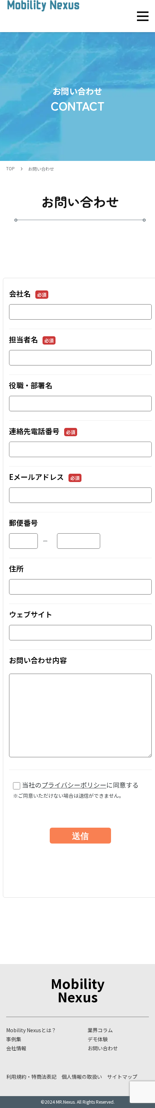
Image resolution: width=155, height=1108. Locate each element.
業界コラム (100, 1030)
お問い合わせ (103, 1048)
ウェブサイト (30, 614)
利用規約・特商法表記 (31, 1076)
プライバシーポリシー (73, 784)
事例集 (13, 1039)
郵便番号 (23, 522)
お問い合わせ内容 (38, 660)
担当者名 (31, 339)
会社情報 (16, 1048)
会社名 (27, 293)
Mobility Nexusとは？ (31, 1030)
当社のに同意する (76, 789)
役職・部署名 (30, 385)
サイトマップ (122, 1076)
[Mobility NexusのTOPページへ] (43, 11)
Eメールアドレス (44, 477)
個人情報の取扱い (82, 1076)
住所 (16, 568)
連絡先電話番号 (42, 431)
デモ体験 (98, 1039)
